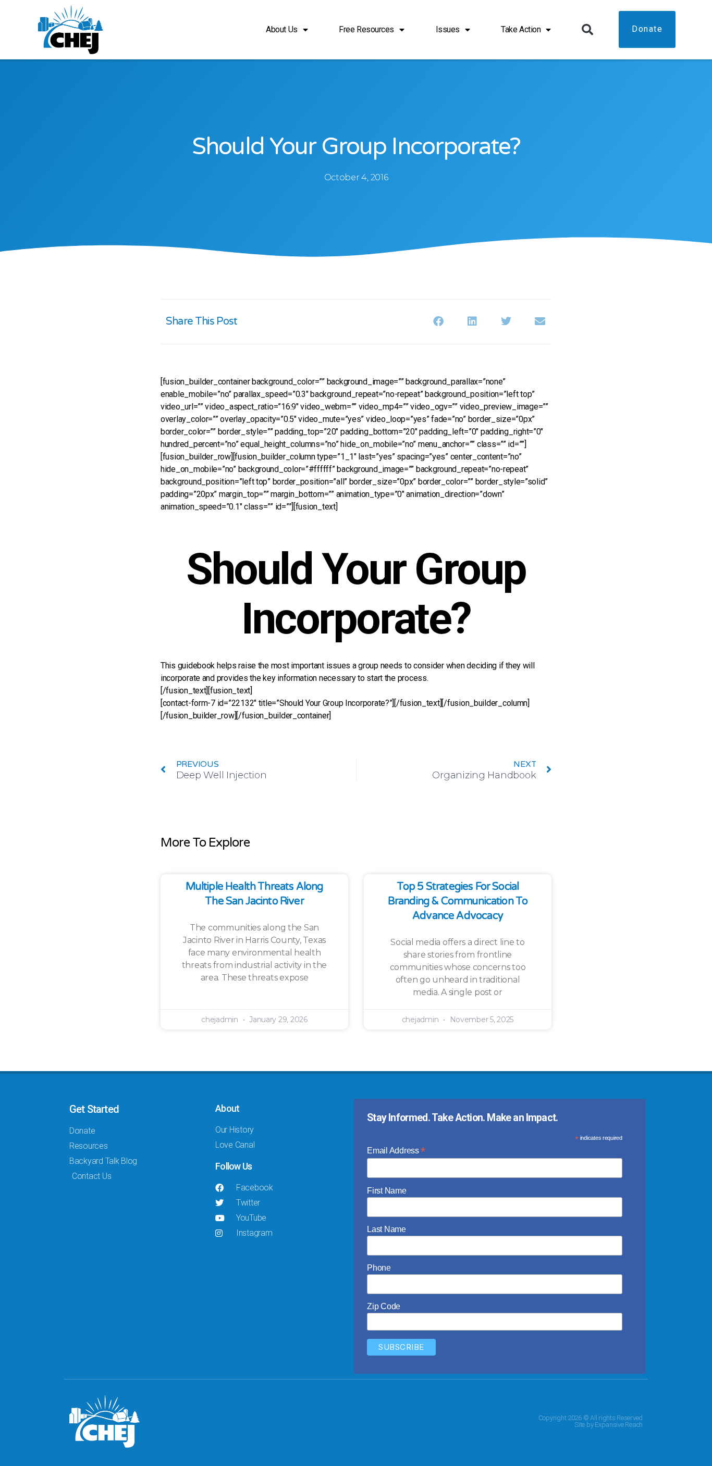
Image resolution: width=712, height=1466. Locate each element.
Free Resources (366, 29)
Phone (379, 1267)
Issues (448, 29)
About (227, 1108)
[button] (587, 29)
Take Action (521, 29)
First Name (386, 1190)
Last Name (386, 1229)
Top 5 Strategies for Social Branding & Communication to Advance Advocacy (458, 901)
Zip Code (383, 1306)
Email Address (396, 1151)
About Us (281, 29)
